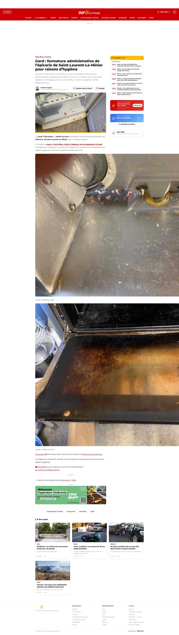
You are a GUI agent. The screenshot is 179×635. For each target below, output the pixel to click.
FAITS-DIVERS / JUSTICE (89, 18)
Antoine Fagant (46, 87)
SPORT (151, 18)
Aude (103, 614)
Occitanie (82, 511)
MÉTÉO (53, 18)
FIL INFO (28, 18)
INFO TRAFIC (63, 18)
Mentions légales (134, 625)
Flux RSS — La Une (135, 617)
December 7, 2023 (68, 480)
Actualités (71, 511)
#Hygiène (40, 454)
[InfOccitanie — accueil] (89, 12)
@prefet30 (42, 467)
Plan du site (132, 619)
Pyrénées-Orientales (108, 617)
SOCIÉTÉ (74, 18)
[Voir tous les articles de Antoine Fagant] (37, 88)
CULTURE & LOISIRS (108, 18)
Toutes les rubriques (135, 612)
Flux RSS (132, 614)
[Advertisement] (89, 38)
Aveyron (104, 622)
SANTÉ (132, 18)
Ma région (41, 18)
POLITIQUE (142, 18)
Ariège (104, 625)
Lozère (104, 619)
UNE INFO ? (163, 12)
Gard (92, 511)
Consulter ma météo (128, 124)
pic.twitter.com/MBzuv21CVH (47, 470)
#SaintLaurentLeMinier (92, 454)
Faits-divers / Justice (43, 57)
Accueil (131, 609)
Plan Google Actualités (136, 622)
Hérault (104, 612)
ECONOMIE (123, 18)
